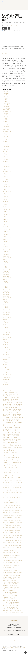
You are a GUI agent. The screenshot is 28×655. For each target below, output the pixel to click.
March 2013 (5, 287)
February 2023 (6, 163)
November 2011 (6, 314)
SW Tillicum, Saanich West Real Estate (11, 577)
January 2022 (6, 184)
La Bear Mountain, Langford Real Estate (12, 450)
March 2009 (5, 367)
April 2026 (5, 99)
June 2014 (5, 262)
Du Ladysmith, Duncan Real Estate (10, 429)
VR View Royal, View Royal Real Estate (11, 608)
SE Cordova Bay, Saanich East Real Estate (12, 520)
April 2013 (5, 286)
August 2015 (6, 239)
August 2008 (6, 379)
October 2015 (6, 236)
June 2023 (5, 156)
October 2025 (6, 109)
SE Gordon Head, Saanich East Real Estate (12, 522)
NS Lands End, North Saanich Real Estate (12, 494)
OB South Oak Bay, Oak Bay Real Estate (12, 507)
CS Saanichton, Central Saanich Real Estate (12, 410)
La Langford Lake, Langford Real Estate (11, 460)
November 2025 (6, 108)
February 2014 (6, 269)
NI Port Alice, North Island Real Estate (11, 484)
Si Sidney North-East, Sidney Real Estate (12, 542)
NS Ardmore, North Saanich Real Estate (12, 485)
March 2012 (5, 307)
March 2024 (5, 141)
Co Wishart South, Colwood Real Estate (12, 400)
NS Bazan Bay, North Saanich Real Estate (12, 487)
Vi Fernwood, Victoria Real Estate (10, 588)
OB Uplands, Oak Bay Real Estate (10, 509)
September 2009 (7, 357)
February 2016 (6, 229)
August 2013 (6, 279)
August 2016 (6, 219)
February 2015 (6, 249)
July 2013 (5, 281)
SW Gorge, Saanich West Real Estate (11, 567)
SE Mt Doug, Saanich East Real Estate (11, 530)
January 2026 (6, 104)
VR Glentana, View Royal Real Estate (11, 602)
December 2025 (6, 106)
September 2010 (7, 337)
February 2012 (6, 309)
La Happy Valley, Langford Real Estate (11, 459)
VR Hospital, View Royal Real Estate (11, 603)
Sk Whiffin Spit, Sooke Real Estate (10, 558)
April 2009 (5, 366)
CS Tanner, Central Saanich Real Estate (11, 412)
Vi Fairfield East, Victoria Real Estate (11, 585)
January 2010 (6, 351)
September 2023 (7, 151)
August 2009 (6, 359)
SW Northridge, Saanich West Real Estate (12, 572)
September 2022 (7, 171)
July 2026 (5, 94)
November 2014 (6, 254)
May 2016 (5, 224)
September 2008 (7, 377)
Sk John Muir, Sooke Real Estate (10, 554)
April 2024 (5, 139)
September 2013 (7, 277)
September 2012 (7, 297)
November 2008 (6, 374)
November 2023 (6, 148)
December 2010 (6, 332)
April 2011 (5, 326)
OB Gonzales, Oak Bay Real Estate (12, 25)
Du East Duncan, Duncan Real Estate (11, 425)
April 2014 (5, 266)
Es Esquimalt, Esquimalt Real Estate (11, 434)
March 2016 (5, 227)
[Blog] (16, 620)
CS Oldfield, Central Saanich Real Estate (12, 409)
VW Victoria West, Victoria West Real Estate (13, 612)
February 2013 (6, 289)
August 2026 (6, 93)
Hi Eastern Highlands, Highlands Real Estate (12, 447)
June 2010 (5, 342)
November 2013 (6, 274)
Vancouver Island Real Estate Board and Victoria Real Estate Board (13, 647)
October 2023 (6, 149)
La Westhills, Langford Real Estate (10, 472)
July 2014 (5, 261)
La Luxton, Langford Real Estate (10, 464)
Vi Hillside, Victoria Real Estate (9, 590)
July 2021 (5, 194)
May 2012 (5, 304)
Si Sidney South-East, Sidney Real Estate (12, 545)
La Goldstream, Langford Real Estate (11, 457)
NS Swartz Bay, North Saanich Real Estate (12, 499)
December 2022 (6, 166)
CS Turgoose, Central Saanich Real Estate (12, 414)
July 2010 (5, 341)
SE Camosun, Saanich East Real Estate (11, 517)
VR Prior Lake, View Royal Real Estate (11, 605)
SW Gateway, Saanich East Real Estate (11, 563)
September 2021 (7, 191)
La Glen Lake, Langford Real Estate (10, 455)
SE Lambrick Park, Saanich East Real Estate (12, 527)
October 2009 (6, 356)
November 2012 (6, 294)
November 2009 (6, 354)
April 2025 (5, 119)
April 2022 (5, 179)
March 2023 (5, 161)
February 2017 (6, 209)
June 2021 (5, 196)
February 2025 (6, 123)
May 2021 (5, 198)
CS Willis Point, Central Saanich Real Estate (12, 415)
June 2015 (5, 242)
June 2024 (5, 136)
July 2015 (5, 241)
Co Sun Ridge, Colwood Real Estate (11, 397)
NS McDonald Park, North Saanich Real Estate (13, 495)
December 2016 (6, 212)
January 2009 (6, 371)
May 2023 (5, 158)
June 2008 (5, 382)
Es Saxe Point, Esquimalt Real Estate (11, 442)
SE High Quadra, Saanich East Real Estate (12, 524)
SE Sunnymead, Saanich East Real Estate (12, 537)
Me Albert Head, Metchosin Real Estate (12, 474)
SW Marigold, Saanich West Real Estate (12, 570)
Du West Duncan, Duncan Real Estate (11, 432)
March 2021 (5, 201)
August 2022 (6, 173)
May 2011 (5, 324)
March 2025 (5, 121)
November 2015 (6, 234)
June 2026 (5, 96)
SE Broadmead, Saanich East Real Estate (12, 514)
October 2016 (6, 216)
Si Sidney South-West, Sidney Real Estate (12, 547)
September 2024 (7, 131)
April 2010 (5, 346)
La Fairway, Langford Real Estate (10, 452)
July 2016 (5, 221)
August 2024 (6, 133)
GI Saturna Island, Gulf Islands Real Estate (12, 445)
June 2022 (5, 176)
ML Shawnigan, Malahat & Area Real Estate (12, 482)
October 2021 (6, 189)
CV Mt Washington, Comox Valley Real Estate (13, 417)
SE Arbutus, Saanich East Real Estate (11, 512)
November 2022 (6, 168)
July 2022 (5, 174)
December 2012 (6, 292)
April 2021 (5, 199)
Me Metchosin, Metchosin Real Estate (11, 475)
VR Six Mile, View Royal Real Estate (10, 607)
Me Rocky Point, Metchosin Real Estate (12, 477)
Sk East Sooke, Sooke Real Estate (10, 552)
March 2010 (5, 347)
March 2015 (5, 247)
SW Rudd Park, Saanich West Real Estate (12, 575)
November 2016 (6, 214)
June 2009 (5, 362)
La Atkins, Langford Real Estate (10, 449)
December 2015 (6, 233)
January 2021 (6, 204)
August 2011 (6, 319)
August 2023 (6, 153)
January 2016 (6, 231)
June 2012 (5, 302)
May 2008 (5, 384)
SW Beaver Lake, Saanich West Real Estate (12, 560)
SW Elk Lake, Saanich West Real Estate (11, 562)
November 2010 (6, 334)
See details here (5, 53)
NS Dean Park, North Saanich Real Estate (12, 490)
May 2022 (5, 178)
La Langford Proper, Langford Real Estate (12, 462)
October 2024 (6, 129)
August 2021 (6, 193)
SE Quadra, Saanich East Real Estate (11, 533)
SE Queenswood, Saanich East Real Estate (12, 535)
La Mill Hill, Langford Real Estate (10, 465)
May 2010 (5, 344)
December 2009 (6, 352)
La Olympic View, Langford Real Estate (11, 467)
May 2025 (5, 118)
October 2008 (6, 376)
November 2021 (6, 188)
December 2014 (6, 252)
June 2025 (5, 116)
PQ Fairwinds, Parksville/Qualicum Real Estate (13, 510)
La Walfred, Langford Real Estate (10, 470)
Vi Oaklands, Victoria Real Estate (10, 597)
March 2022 (5, 181)
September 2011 (7, 317)
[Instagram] (14, 620)
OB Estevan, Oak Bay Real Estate (10, 500)
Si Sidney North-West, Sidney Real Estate (12, 543)
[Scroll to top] (25, 652)
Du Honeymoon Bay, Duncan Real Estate (12, 427)
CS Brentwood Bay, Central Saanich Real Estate (13, 402)
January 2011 (6, 331)
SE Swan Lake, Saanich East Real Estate (12, 538)
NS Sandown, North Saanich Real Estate (12, 497)
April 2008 (5, 386)
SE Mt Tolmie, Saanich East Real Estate (11, 532)
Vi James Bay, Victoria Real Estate (10, 592)
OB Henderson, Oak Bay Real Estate (11, 504)
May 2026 (5, 98)
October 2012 (6, 296)
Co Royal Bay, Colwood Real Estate (11, 395)
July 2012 (5, 301)
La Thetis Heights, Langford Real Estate (11, 469)
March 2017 (5, 208)
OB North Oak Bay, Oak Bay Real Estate (12, 505)
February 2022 (6, 183)
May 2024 (5, 138)
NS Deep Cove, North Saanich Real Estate (12, 492)
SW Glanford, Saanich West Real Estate (12, 565)
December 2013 (6, 272)
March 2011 (5, 327)
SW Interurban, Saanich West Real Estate (12, 568)
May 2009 (5, 364)
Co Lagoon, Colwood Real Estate (10, 392)
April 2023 (5, 159)
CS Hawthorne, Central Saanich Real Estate (12, 404)
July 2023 (5, 154)
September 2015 (7, 237)
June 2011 (5, 322)
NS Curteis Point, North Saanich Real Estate (12, 489)
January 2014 (6, 271)
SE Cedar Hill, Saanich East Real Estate (11, 519)
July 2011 (5, 321)
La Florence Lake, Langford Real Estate (11, 454)
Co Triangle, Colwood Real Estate (10, 399)
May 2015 (5, 244)
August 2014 (6, 259)
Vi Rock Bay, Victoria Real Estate (10, 598)
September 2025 (7, 111)
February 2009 (6, 369)
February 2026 (6, 103)
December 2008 (6, 372)
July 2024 (5, 134)
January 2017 (6, 211)
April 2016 (5, 226)
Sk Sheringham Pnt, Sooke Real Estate (11, 555)
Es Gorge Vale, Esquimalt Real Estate (11, 435)
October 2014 (6, 256)
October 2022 (6, 169)
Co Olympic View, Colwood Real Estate (11, 394)
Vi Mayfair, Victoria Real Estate (10, 595)
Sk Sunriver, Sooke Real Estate (10, 557)
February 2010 (6, 349)
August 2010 (6, 339)
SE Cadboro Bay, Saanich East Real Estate (12, 515)
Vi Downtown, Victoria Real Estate (10, 583)
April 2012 (5, 306)
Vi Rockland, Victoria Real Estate (10, 600)
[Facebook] (12, 620)
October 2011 (6, 316)
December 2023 (6, 146)
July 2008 (5, 381)
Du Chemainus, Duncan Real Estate (11, 419)
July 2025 (5, 114)
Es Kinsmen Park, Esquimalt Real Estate (12, 437)
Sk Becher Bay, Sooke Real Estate (10, 548)
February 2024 (6, 143)
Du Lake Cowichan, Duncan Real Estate (12, 430)
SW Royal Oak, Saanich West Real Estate (12, 573)
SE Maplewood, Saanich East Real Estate (12, 529)
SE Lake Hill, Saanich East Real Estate (11, 525)
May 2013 (5, 284)
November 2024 (6, 128)
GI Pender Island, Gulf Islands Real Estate (12, 444)
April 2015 (5, 246)
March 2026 (5, 101)
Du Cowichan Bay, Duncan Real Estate (11, 420)
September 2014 (7, 257)
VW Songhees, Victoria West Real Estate (12, 610)
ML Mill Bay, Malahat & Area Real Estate (12, 480)
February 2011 (6, 329)
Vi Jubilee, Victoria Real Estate (9, 593)
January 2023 (6, 164)
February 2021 (6, 203)
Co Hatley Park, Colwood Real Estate (11, 390)
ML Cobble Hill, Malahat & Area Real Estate (12, 479)
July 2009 (5, 361)
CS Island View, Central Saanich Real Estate (12, 405)
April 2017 (5, 206)
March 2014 (5, 267)
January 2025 (6, 124)
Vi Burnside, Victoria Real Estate (10, 580)
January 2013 (6, 291)
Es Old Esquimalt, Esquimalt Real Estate (12, 439)
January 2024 (6, 144)
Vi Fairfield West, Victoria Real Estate (11, 587)
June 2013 (5, 282)
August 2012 (6, 299)
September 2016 (7, 217)
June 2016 (5, 222)
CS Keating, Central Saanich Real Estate (12, 407)
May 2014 (5, 264)
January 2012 (6, 311)
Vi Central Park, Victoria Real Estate (11, 582)
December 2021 (6, 186)
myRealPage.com (16, 640)
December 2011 (6, 312)
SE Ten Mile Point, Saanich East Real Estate (12, 540)
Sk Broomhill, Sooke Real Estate (10, 550)
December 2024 (6, 126)
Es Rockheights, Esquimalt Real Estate (11, 440)
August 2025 (6, 113)
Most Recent (6, 91)
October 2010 (6, 336)
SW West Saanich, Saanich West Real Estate (13, 578)
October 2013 (6, 276)
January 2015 (6, 251)
